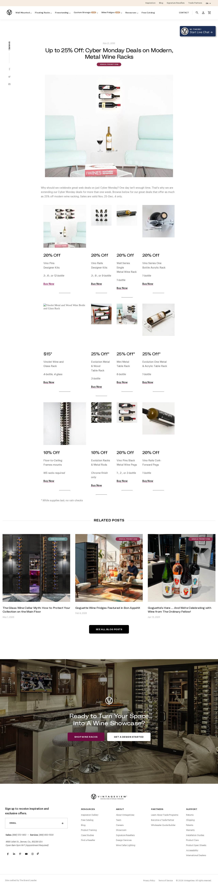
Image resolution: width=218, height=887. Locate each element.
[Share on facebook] (9, 69)
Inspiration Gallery (89, 815)
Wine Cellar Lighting (125, 845)
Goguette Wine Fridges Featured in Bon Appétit (107, 607)
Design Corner (58, 539)
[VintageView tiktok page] (38, 854)
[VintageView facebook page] (7, 854)
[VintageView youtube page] (26, 854)
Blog (83, 825)
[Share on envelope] (9, 85)
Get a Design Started (129, 737)
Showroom (121, 830)
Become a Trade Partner (162, 820)
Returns (189, 815)
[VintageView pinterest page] (20, 854)
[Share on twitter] (9, 77)
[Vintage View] (109, 796)
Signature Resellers (125, 835)
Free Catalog (87, 820)
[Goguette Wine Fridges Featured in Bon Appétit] (109, 568)
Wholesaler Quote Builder (163, 825)
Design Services (123, 840)
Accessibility (192, 850)
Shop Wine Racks (86, 737)
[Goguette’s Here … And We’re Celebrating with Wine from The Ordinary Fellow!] (181, 568)
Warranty (190, 830)
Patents (189, 825)
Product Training (89, 830)
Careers (119, 825)
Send (62, 823)
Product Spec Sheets (196, 845)
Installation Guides (195, 835)
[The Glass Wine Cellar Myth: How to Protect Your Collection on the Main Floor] (36, 568)
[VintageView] (10, 13)
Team (118, 820)
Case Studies (87, 835)
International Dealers (196, 855)
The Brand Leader (28, 880)
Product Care (192, 840)
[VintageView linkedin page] (14, 854)
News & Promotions (109, 64)
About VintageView (125, 815)
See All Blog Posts (109, 629)
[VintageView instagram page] (32, 854)
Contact (184, 13)
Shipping (190, 820)
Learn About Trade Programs (164, 815)
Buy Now (48, 284)
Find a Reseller (88, 840)
